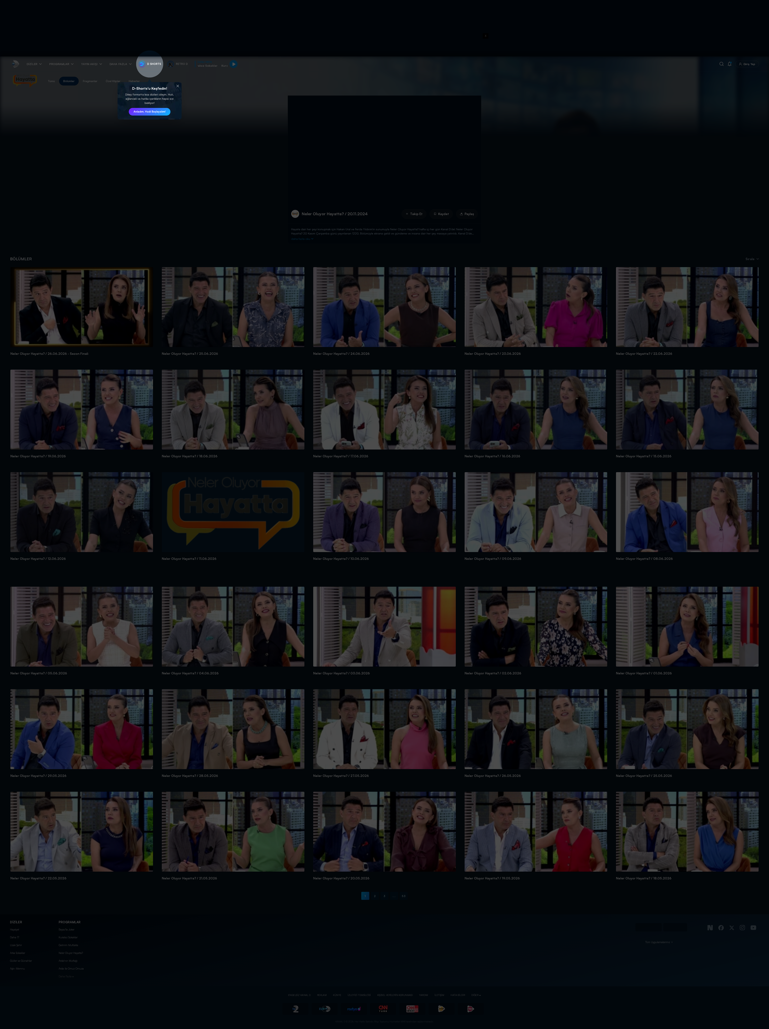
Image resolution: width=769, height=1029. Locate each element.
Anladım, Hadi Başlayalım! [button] (150, 111)
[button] (177, 86)
